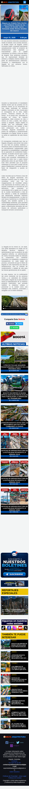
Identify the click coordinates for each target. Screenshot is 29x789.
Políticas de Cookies (15, 778)
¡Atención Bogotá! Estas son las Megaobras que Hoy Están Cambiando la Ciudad (14, 424)
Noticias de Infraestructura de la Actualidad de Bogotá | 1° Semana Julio (14, 480)
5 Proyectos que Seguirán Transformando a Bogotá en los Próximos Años (14, 367)
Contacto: (14, 761)
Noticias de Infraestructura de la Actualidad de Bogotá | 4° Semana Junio (14, 508)
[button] (24, 2)
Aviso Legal (22, 776)
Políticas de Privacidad (10, 776)
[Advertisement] (14, 86)
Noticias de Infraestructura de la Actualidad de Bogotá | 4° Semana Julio (14, 452)
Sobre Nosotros (15, 772)
